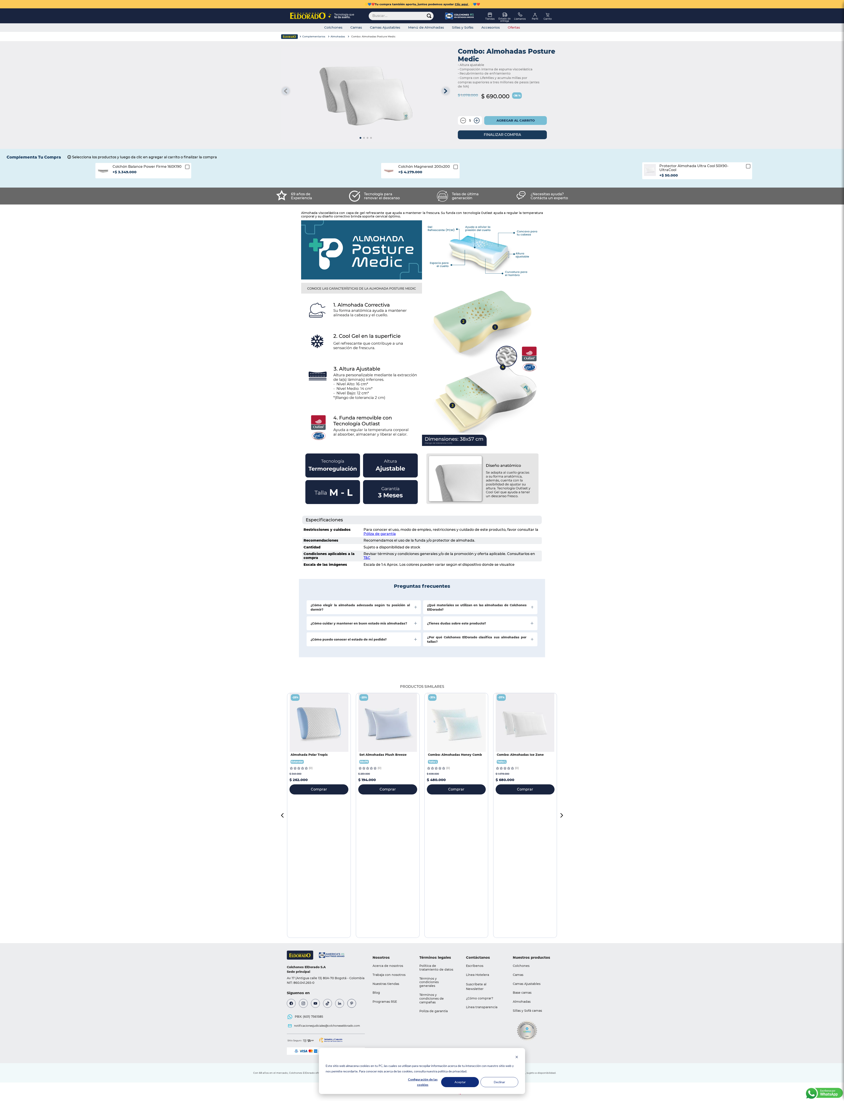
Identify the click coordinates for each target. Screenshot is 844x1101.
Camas (356, 27)
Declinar (499, 1082)
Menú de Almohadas (426, 27)
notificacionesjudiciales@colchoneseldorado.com (327, 1025)
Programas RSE (385, 1002)
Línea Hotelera (477, 975)
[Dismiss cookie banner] (516, 1057)
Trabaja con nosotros (389, 975)
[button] (143, 174)
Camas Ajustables (385, 27)
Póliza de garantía (380, 534)
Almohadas (338, 36)
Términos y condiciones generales (429, 982)
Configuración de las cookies (423, 1082)
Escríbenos (474, 966)
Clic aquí (462, 4)
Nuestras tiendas (386, 984)
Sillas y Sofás (462, 27)
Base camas (522, 993)
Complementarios (313, 36)
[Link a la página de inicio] (289, 36)
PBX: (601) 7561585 (309, 1017)
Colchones (333, 27)
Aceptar (460, 1082)
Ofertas (514, 27)
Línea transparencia (481, 1007)
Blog (376, 993)
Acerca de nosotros (388, 966)
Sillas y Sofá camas (527, 1011)
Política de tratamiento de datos (436, 967)
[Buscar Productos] (429, 16)
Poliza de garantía (433, 1011)
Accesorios (490, 27)
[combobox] (401, 15)
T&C (367, 558)
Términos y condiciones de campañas (431, 998)
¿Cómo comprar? (479, 998)
